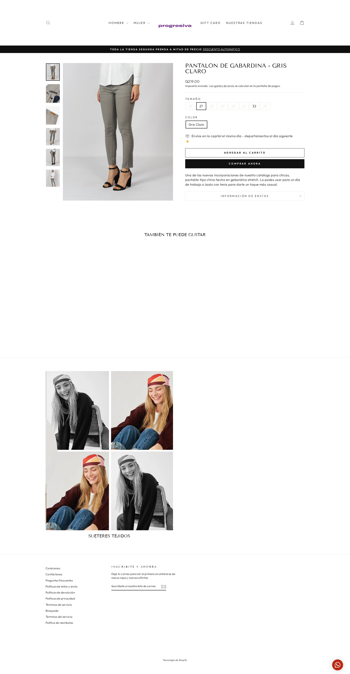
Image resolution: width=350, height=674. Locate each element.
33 (265, 106)
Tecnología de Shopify (175, 660)
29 (223, 106)
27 (201, 106)
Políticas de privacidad (60, 598)
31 (244, 106)
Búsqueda (52, 610)
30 (234, 106)
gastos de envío (224, 86)
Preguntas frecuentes (59, 580)
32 (254, 106)
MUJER (140, 23)
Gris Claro (196, 124)
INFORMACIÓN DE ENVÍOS (245, 196)
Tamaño (193, 99)
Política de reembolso (59, 622)
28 (212, 106)
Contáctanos (54, 574)
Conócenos (53, 568)
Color (191, 117)
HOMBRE (117, 23)
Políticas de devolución (60, 592)
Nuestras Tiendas (244, 23)
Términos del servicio (59, 616)
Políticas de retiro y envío (61, 586)
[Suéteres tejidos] (109, 450)
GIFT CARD (211, 23)
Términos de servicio (59, 604)
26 (190, 106)
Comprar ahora (245, 163)
